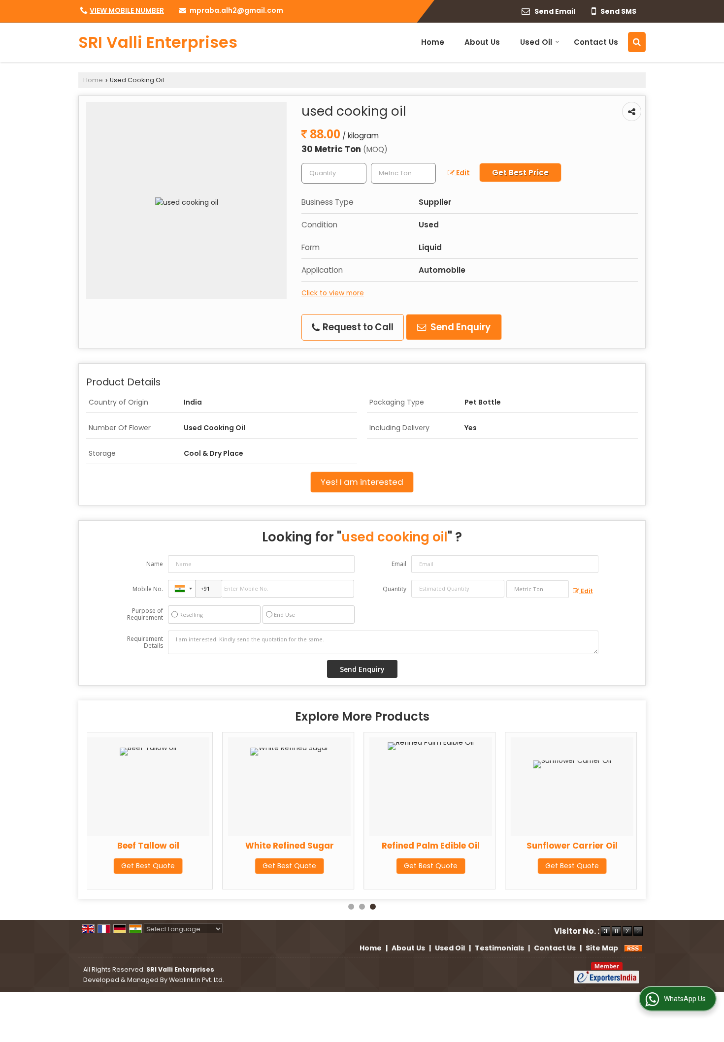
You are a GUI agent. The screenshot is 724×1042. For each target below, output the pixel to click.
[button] (127, 10)
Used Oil (536, 42)
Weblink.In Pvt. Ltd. (196, 980)
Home (432, 42)
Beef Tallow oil (148, 846)
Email (399, 564)
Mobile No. (147, 589)
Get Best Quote (148, 866)
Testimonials (499, 948)
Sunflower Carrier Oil (572, 846)
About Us (482, 42)
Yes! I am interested (362, 482)
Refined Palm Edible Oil (431, 846)
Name (154, 564)
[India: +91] (182, 589)
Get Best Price (520, 172)
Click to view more (332, 293)
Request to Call (357, 327)
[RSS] (633, 948)
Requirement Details (145, 642)
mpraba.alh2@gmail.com (236, 10)
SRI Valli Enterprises (157, 42)
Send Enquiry (459, 327)
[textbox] (403, 173)
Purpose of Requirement (145, 614)
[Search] (637, 42)
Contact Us (596, 42)
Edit (462, 173)
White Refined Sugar (289, 846)
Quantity (394, 589)
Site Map (602, 948)
